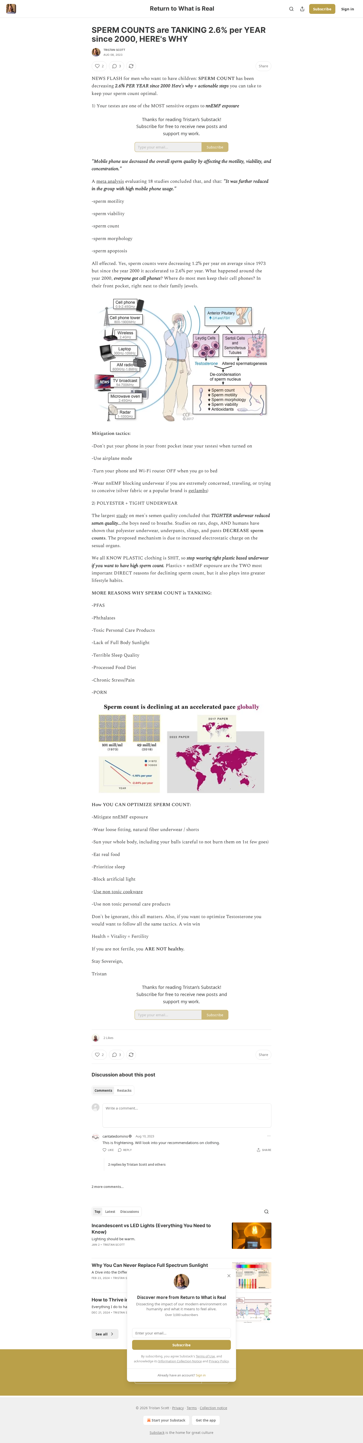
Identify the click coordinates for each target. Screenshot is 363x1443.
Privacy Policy (219, 1361)
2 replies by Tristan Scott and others (136, 1164)
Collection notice (213, 1408)
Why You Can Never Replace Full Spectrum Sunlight (150, 1265)
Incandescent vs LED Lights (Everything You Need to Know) (151, 1229)
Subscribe (322, 8)
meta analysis (110, 181)
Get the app (206, 1420)
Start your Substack (168, 1420)
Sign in (347, 8)
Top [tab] (97, 1211)
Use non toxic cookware (118, 891)
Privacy (178, 1408)
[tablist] (113, 1090)
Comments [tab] (103, 1090)
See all (102, 1334)
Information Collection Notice (180, 1361)
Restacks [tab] (124, 1090)
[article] (181, 1238)
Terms (192, 1408)
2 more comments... (108, 1186)
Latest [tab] (110, 1211)
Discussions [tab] (129, 1211)
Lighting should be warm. (113, 1238)
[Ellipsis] (269, 1136)
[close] (229, 1276)
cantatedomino (115, 1136)
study (122, 515)
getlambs (197, 490)
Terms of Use (205, 1356)
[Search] (291, 9)
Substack (157, 1432)
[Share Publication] (302, 9)
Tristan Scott (114, 50)
